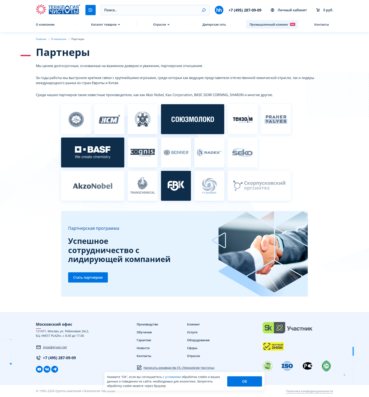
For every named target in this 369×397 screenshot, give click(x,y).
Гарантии (144, 340)
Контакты (321, 24)
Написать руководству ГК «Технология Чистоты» (179, 368)
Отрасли (159, 24)
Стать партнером (88, 277)
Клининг (193, 324)
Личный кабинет (292, 10)
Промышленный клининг (269, 24)
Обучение (144, 332)
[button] (204, 10)
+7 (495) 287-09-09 (244, 10)
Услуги (192, 332)
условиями (173, 377)
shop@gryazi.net (55, 347)
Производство (147, 324)
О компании (45, 24)
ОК (244, 381)
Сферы (192, 348)
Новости (143, 348)
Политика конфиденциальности (309, 391)
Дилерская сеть (214, 24)
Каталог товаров (103, 24)
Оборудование (198, 340)
